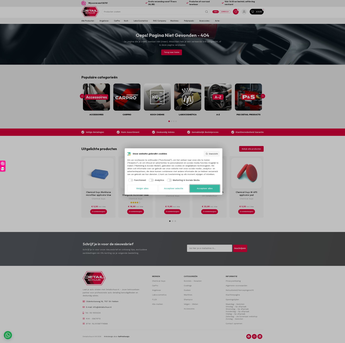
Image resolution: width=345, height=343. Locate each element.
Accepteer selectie (173, 188)
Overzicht (213, 154)
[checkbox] (136, 180)
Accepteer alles (205, 188)
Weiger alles (142, 188)
